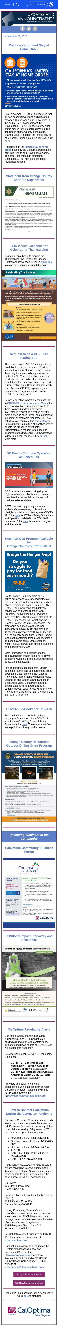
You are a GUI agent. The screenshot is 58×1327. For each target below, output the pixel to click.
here (7, 141)
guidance (46, 262)
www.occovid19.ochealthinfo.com (24, 1267)
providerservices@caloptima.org (26, 1095)
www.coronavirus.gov (20, 1255)
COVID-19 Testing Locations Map (26, 403)
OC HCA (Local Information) (29, 1283)
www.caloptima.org (16, 1240)
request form (42, 421)
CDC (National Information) (29, 1274)
